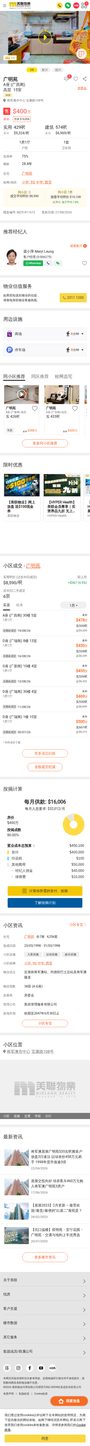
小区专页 (76, 925)
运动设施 (51, 954)
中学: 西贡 (44, 182)
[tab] (14, 376)
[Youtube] (41, 1368)
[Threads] (7, 1368)
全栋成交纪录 (45, 767)
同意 (45, 1438)
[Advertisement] (45, 537)
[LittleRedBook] (52, 1368)
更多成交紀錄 (45, 753)
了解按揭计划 (45, 903)
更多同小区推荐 (45, 443)
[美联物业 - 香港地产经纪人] (19, 5)
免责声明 (8, 1393)
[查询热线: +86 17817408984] (60, 5)
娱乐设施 (70, 954)
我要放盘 (73, 1401)
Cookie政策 (41, 1393)
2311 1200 (75, 298)
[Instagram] (18, 1368)
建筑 (49, 127)
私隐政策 (24, 1393)
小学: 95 (28, 182)
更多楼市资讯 (45, 1257)
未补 (6, 133)
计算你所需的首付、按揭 (48, 891)
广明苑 (27, 173)
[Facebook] (29, 1368)
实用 (7, 127)
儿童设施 (33, 954)
